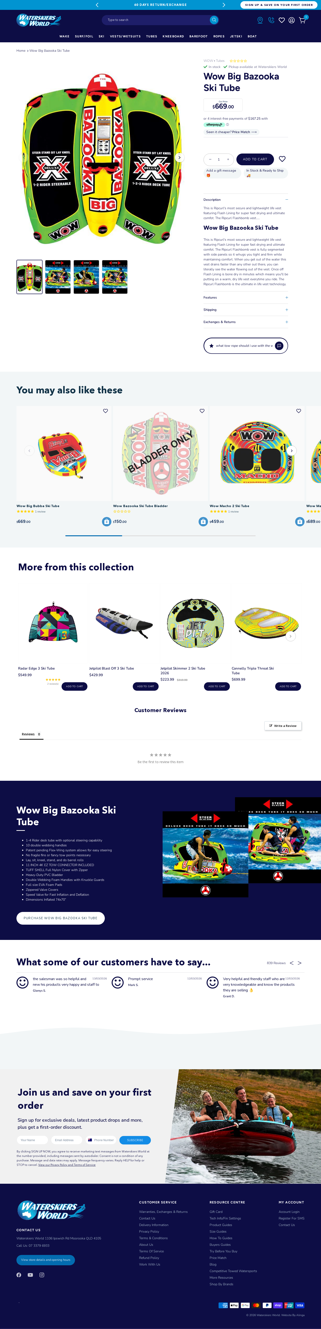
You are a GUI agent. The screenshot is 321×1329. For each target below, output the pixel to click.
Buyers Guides (220, 1244)
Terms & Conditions (153, 1238)
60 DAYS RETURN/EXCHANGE (160, 5)
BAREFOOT (198, 36)
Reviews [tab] (28, 734)
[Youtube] (30, 1275)
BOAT (252, 36)
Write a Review (285, 726)
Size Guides (218, 1231)
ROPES (219, 36)
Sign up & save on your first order (279, 5)
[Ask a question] (279, 346)
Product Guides (221, 1225)
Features (210, 297)
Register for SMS (292, 1218)
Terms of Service (151, 1251)
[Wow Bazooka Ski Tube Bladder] (160, 453)
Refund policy (149, 1258)
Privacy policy (149, 1231)
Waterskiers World (268, 1315)
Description (212, 199)
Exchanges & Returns (220, 322)
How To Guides (221, 1238)
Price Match (218, 1258)
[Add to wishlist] (282, 159)
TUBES (151, 36)
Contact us (287, 1225)
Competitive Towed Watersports (233, 1271)
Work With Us (149, 1264)
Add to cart (74, 686)
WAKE (64, 36)
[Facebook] (18, 1275)
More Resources (221, 1277)
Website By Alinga (293, 1315)
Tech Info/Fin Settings (225, 1218)
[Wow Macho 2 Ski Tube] (257, 453)
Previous (97, 5)
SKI (102, 36)
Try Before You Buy (223, 1251)
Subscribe (135, 1140)
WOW (208, 61)
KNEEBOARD (173, 36)
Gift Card (216, 1212)
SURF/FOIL (84, 36)
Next (224, 5)
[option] (101, 157)
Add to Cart (255, 159)
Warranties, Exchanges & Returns (163, 1212)
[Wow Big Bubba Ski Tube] (63, 453)
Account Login (289, 1212)
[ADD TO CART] (106, 521)
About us (146, 1244)
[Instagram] (41, 1275)
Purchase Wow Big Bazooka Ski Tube (61, 918)
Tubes (220, 61)
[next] (291, 637)
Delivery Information (153, 1225)
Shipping (210, 310)
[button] (246, 346)
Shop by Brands (221, 1284)
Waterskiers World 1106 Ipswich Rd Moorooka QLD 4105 (58, 1238)
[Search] (214, 20)
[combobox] (160, 20)
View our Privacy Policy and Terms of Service (67, 1165)
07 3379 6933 (39, 1245)
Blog (213, 1264)
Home (20, 50)
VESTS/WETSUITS (125, 36)
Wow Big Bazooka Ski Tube (49, 50)
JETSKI (236, 36)
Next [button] (179, 157)
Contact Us (147, 1218)
